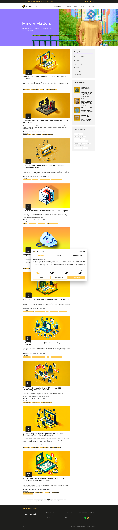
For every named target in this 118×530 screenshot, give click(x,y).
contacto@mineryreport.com (86, 512)
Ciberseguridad (68, 515)
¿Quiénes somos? (49, 512)
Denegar (41, 277)
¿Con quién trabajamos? (50, 515)
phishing (85, 147)
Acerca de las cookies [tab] (77, 255)
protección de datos (79, 138)
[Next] (65, 500)
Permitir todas (77, 277)
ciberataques (78, 141)
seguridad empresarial (79, 136)
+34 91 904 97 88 (87, 515)
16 (58, 500)
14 (51, 500)
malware (85, 141)
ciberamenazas (78, 143)
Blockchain (68, 517)
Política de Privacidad (90, 526)
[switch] (52, 273)
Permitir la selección (59, 277)
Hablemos (49, 517)
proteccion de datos (79, 145)
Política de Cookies (80, 526)
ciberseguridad (78, 134)
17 (61, 500)
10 (38, 500)
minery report (78, 147)
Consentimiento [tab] (40, 255)
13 (48, 500)
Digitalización (68, 512)
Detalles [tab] (59, 255)
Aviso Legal (72, 526)
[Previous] (28, 500)
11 (41, 500)
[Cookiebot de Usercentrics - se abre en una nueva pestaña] (80, 251)
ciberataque (87, 143)
